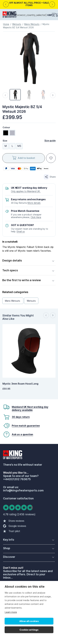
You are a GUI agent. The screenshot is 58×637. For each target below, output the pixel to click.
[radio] (5, 133)
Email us (21, 231)
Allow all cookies (29, 621)
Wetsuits (16, 24)
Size (5, 140)
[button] (53, 15)
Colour (6, 127)
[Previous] (6, 4)
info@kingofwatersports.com (23, 490)
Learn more (11, 612)
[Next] (52, 4)
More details (34, 203)
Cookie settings (29, 629)
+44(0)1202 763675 (17, 479)
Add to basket (26, 157)
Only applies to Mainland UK (25, 191)
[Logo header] (9, 15)
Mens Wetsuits (31, 24)
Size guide (50, 140)
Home (6, 24)
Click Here (36, 217)
